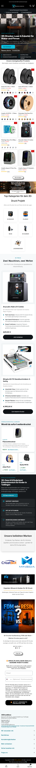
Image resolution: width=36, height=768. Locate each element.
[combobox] (9, 679)
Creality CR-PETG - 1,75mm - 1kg (10, 113)
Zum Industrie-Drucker (18, 411)
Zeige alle (18, 653)
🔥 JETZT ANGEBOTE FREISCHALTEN (18, 702)
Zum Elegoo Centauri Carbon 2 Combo (18, 192)
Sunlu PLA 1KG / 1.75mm (8, 86)
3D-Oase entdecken (9, 495)
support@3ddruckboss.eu (8, 724)
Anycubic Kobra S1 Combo (25, 140)
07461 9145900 (5, 723)
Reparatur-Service (6, 50)
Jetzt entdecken (18, 337)
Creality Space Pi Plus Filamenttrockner (12, 168)
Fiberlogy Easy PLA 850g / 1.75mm (11, 140)
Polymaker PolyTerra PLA (25, 113)
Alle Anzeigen (18, 177)
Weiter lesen (17, 646)
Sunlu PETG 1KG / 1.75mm (25, 86)
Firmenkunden (16, 50)
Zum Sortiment (8, 47)
